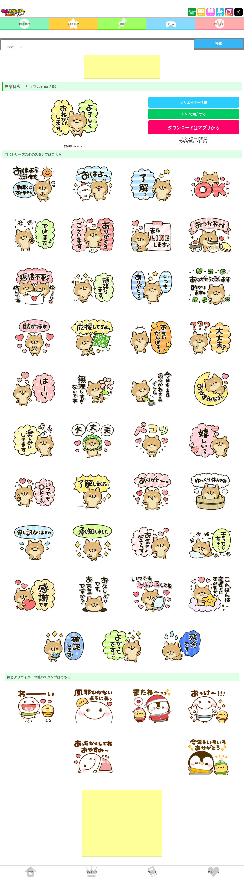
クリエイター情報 (193, 102)
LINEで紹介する (194, 114)
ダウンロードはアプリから (193, 127)
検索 (218, 43)
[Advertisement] (122, 67)
